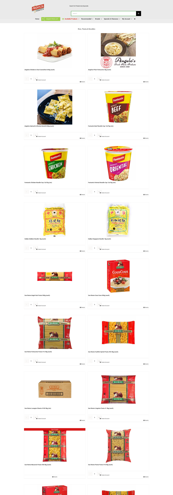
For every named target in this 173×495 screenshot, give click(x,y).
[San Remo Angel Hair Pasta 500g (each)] (54, 276)
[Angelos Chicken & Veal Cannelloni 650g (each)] (54, 50)
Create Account (42, 80)
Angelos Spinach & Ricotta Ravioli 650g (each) (39, 126)
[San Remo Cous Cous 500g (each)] (118, 276)
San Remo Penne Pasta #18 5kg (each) (100, 464)
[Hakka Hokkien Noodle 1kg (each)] (54, 219)
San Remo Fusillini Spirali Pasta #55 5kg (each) (103, 352)
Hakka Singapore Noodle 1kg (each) (99, 239)
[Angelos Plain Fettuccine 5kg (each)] (118, 50)
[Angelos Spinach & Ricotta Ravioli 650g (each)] (54, 107)
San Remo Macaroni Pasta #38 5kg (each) (38, 464)
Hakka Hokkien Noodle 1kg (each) (35, 239)
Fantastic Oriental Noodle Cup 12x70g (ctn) (102, 182)
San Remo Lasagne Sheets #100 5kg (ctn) (38, 408)
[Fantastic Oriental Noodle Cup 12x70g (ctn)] (118, 163)
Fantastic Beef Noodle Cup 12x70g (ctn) (100, 126)
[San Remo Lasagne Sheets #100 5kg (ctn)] (54, 389)
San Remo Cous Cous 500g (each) (99, 295)
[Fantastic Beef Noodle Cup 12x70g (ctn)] (118, 107)
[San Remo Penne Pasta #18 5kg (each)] (118, 445)
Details (83, 81)
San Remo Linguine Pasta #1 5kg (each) (100, 408)
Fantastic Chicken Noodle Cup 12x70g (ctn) (38, 182)
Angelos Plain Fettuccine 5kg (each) (99, 69)
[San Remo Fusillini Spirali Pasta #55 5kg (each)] (118, 332)
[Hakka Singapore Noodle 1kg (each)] (118, 219)
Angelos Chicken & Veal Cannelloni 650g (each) (40, 69)
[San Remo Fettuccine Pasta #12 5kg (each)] (54, 332)
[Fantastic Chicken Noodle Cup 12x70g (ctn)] (54, 163)
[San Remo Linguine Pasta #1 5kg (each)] (118, 389)
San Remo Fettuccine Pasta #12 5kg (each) (38, 352)
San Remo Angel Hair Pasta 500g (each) (37, 295)
